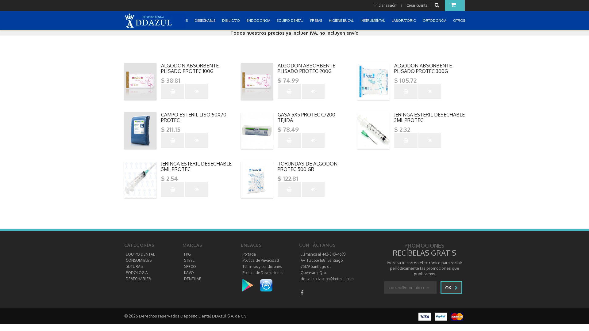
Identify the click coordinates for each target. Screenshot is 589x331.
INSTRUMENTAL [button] (373, 20)
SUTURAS (134, 266)
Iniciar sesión (385, 5)
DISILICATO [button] (231, 20)
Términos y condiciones (262, 266)
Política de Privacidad (260, 260)
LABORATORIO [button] (404, 20)
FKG (187, 254)
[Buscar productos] (438, 5)
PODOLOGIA (137, 272)
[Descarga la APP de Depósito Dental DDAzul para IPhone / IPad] (266, 285)
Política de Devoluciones (262, 272)
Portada (249, 254)
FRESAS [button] (316, 20)
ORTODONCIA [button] (435, 20)
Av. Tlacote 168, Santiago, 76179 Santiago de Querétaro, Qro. (322, 266)
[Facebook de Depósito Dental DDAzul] (302, 292)
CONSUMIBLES (139, 260)
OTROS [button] (459, 20)
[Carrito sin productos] (455, 5)
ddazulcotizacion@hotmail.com (327, 278)
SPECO (190, 266)
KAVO (189, 272)
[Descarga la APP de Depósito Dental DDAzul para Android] (250, 285)
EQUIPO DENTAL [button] (290, 20)
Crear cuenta (417, 5)
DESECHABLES (138, 278)
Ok (448, 287)
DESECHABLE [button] (205, 20)
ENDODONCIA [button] (259, 20)
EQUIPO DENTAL (140, 254)
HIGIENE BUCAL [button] (342, 20)
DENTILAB (192, 278)
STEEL (189, 260)
